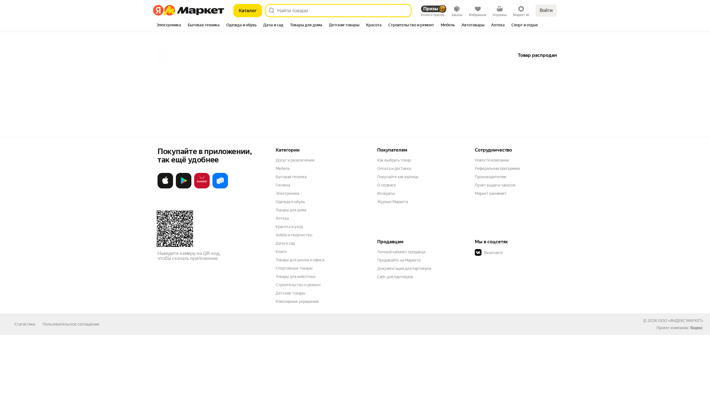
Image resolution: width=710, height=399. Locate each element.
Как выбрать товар (394, 160)
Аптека (282, 218)
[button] (513, 252)
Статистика (24, 324)
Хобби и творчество (294, 235)
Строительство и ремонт (298, 285)
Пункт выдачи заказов (495, 185)
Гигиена (283, 185)
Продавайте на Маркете (399, 260)
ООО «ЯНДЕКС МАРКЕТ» (680, 320)
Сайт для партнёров (395, 277)
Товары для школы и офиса (300, 260)
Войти (546, 10)
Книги (281, 251)
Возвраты (386, 193)
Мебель (283, 168)
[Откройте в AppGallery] (202, 187)
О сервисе (386, 185)
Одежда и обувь (290, 202)
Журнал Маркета (392, 202)
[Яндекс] (696, 328)
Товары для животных (296, 276)
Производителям (490, 177)
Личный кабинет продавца (401, 252)
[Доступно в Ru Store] (220, 187)
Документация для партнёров (404, 268)
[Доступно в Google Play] (183, 187)
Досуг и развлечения (295, 160)
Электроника (287, 193)
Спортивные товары (294, 268)
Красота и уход (289, 226)
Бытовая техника (291, 177)
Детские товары (290, 293)
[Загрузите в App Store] (165, 187)
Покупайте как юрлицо (398, 177)
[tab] (168, 25)
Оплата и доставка (394, 168)
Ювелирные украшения (297, 301)
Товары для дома (291, 210)
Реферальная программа (497, 168)
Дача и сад (285, 243)
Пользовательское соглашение (71, 324)
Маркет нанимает (491, 193)
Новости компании (492, 160)
